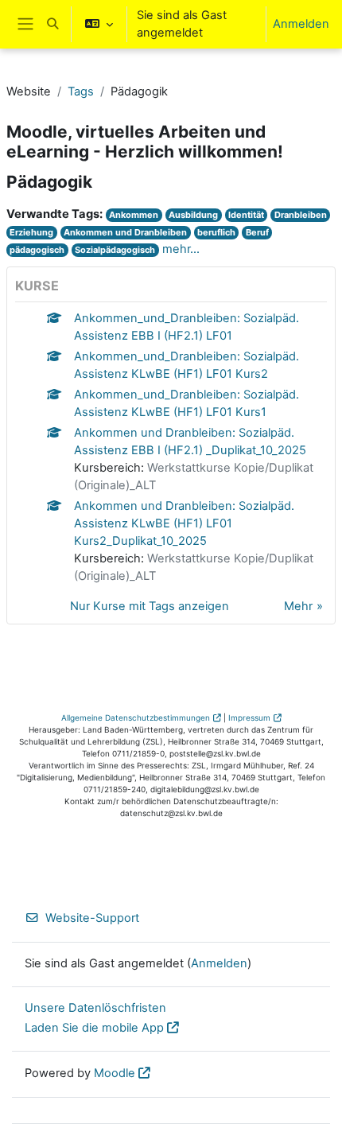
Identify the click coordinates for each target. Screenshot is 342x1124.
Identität (246, 214)
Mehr (298, 606)
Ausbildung (193, 214)
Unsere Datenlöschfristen (95, 1008)
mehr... (181, 249)
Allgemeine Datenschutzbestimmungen (135, 717)
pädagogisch (37, 249)
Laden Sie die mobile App (94, 1028)
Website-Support (92, 918)
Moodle (114, 1073)
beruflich (216, 232)
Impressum (249, 717)
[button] (52, 24)
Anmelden (301, 24)
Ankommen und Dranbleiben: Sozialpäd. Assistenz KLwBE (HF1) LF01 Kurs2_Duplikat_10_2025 (184, 523)
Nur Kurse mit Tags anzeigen (149, 606)
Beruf (257, 232)
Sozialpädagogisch (115, 249)
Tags (81, 91)
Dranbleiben (300, 214)
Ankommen (133, 214)
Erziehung (31, 232)
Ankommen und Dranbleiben (125, 232)
